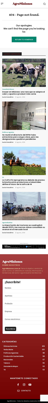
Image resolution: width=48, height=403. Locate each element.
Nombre (8, 288)
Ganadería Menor (8, 89)
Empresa (8, 311)
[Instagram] (24, 384)
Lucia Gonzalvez (7, 97)
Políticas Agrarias (8, 132)
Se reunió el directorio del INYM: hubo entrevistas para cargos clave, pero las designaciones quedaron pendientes (20, 137)
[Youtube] (30, 384)
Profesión (9, 304)
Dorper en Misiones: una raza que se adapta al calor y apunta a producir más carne (23, 93)
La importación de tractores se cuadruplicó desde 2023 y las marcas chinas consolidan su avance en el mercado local (23, 227)
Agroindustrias (7, 222)
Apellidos (8, 296)
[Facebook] (18, 384)
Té (3, 177)
